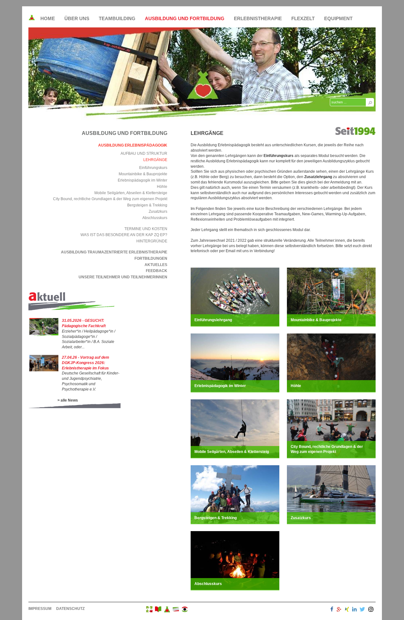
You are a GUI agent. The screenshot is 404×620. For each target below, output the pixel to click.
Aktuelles (156, 265)
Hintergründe (151, 241)
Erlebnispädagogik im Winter (142, 180)
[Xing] (346, 610)
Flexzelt (303, 18)
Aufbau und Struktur (144, 153)
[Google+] (339, 610)
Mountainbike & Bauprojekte (143, 174)
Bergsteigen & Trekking (147, 205)
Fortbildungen (150, 258)
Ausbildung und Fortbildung (184, 18)
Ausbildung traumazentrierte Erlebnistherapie (114, 252)
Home (47, 18)
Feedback (156, 271)
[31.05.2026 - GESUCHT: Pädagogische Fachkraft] (43, 335)
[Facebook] (332, 610)
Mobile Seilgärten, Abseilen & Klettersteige (130, 193)
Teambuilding (117, 18)
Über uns (76, 18)
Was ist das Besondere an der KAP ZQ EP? (123, 235)
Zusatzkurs (158, 211)
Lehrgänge (155, 160)
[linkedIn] (354, 610)
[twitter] (362, 610)
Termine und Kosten (145, 229)
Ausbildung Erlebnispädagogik (132, 145)
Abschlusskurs (154, 218)
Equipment (338, 18)
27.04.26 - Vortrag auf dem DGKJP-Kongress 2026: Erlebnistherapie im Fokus (85, 362)
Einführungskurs (153, 167)
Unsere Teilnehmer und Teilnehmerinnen (123, 277)
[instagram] (371, 610)
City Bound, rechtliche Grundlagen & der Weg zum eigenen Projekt (110, 199)
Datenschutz (70, 608)
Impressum (39, 608)
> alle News (67, 400)
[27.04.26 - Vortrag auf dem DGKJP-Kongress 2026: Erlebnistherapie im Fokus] (43, 370)
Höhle (162, 186)
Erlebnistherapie (258, 18)
